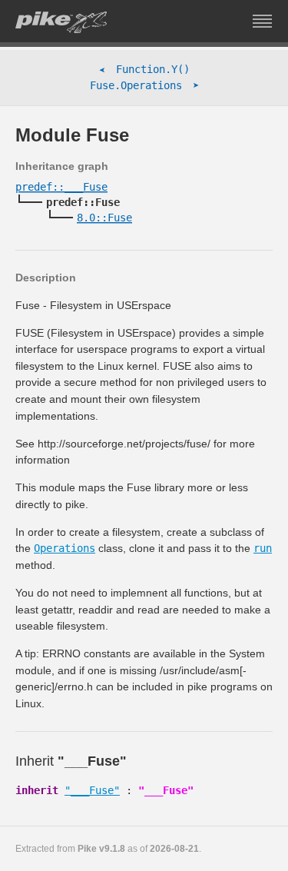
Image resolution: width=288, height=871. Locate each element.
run (262, 548)
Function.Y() (144, 69)
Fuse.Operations (144, 85)
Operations (64, 548)
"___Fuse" (92, 790)
